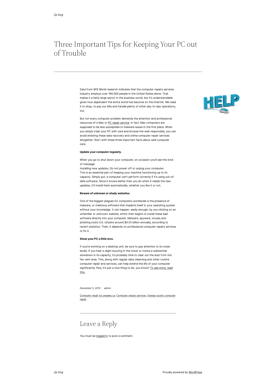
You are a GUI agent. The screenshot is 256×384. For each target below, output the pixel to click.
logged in (102, 335)
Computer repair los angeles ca (97, 295)
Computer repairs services (131, 295)
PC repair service (118, 122)
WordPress (195, 372)
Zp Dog (58, 14)
